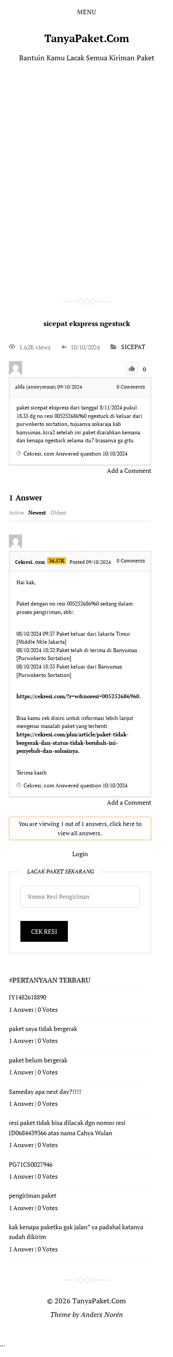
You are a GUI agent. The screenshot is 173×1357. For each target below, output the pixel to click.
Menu (86, 12)
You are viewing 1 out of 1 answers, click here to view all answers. (80, 828)
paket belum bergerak (38, 1060)
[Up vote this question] (132, 368)
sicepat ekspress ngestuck (86, 323)
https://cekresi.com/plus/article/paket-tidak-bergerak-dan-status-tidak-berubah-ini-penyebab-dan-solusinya (72, 742)
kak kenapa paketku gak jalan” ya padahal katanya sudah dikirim (76, 1232)
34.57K (56, 561)
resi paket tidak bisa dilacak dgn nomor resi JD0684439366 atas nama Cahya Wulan (67, 1127)
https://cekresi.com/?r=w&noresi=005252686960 (77, 696)
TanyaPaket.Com (86, 38)
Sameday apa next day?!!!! (45, 1091)
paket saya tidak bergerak (43, 1028)
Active (16, 512)
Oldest (58, 512)
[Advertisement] (86, 167)
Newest (37, 512)
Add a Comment (129, 470)
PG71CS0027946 (30, 1164)
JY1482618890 (27, 997)
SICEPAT (133, 347)
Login (80, 854)
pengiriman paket (32, 1195)
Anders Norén (102, 1314)
